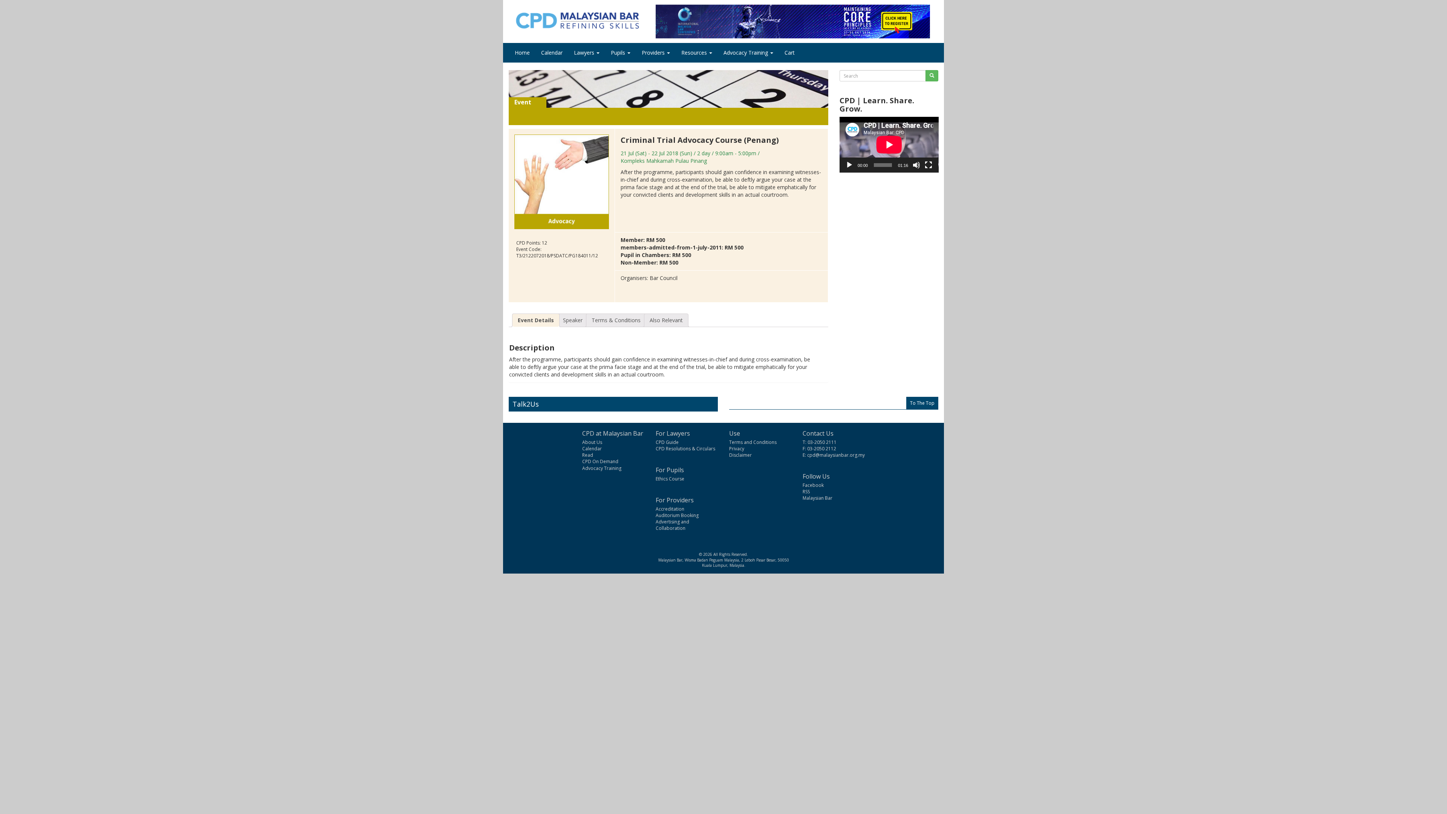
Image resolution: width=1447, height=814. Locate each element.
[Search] (931, 75)
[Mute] (916, 165)
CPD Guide (667, 442)
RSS (806, 491)
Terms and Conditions (753, 442)
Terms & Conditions (616, 320)
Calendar (552, 52)
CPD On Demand (600, 461)
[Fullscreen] (928, 165)
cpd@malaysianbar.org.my (836, 455)
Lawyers (585, 52)
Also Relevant (666, 320)
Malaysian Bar (817, 498)
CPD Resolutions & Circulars (685, 448)
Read (587, 455)
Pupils (619, 52)
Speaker (573, 320)
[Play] (849, 165)
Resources (694, 52)
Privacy (736, 448)
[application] (889, 145)
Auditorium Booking (677, 515)
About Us (592, 442)
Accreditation (670, 509)
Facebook (813, 485)
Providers (654, 52)
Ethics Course (670, 479)
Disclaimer (740, 455)
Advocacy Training (746, 52)
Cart (790, 52)
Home (522, 52)
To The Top (922, 403)
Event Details (536, 320)
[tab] (536, 320)
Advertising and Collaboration (672, 525)
